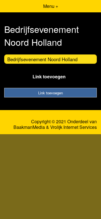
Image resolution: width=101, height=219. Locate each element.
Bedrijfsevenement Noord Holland (42, 59)
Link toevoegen (49, 76)
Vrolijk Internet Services (73, 127)
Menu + (50, 6)
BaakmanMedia (29, 127)
